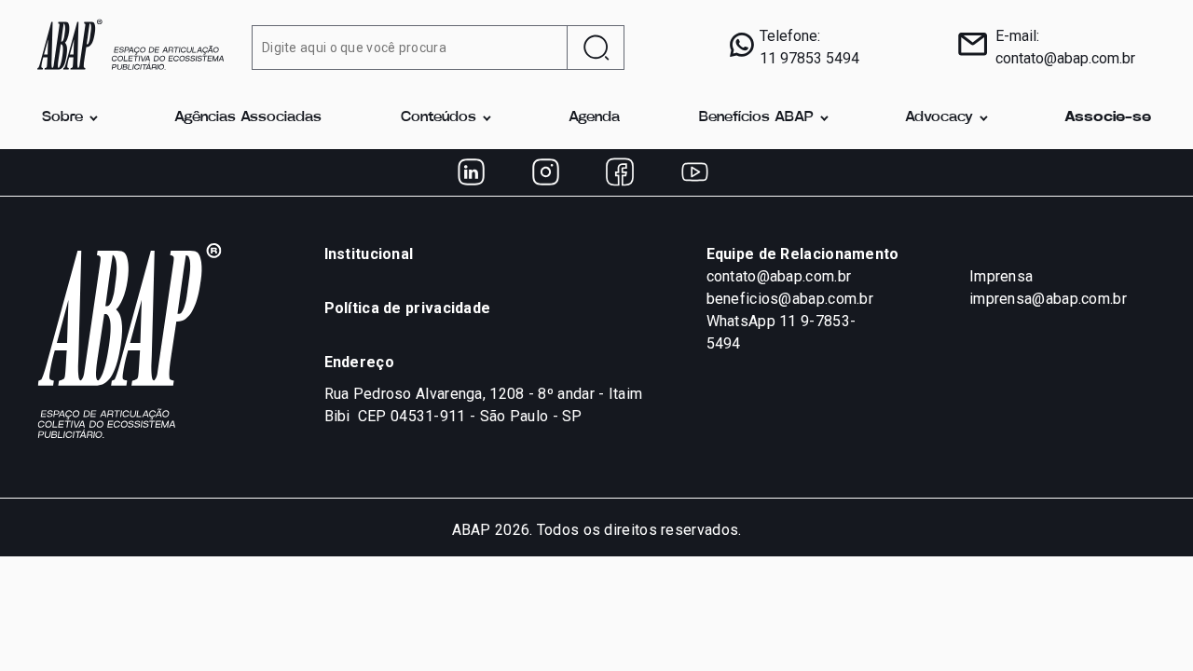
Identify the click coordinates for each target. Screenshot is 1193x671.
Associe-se (1107, 117)
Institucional (369, 254)
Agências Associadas (248, 117)
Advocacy (939, 117)
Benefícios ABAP (756, 117)
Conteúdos (438, 117)
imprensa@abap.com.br (1048, 299)
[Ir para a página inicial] (130, 42)
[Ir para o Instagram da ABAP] (545, 172)
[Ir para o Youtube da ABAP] (694, 172)
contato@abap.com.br (1065, 58)
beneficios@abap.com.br (790, 299)
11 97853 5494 (809, 58)
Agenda (594, 117)
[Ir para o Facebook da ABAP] (620, 172)
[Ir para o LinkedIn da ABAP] (471, 172)
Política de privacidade (407, 308)
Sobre (62, 117)
